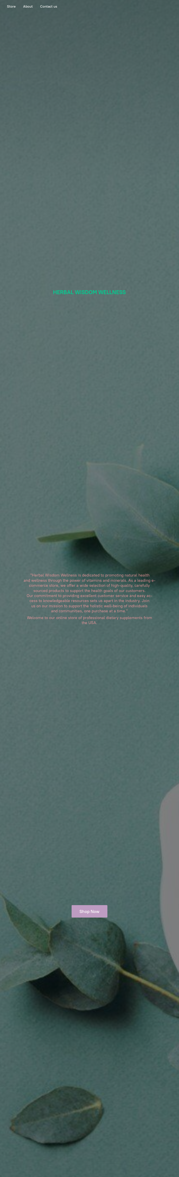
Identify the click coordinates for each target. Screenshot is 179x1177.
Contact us (48, 6)
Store (11, 6)
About (28, 6)
